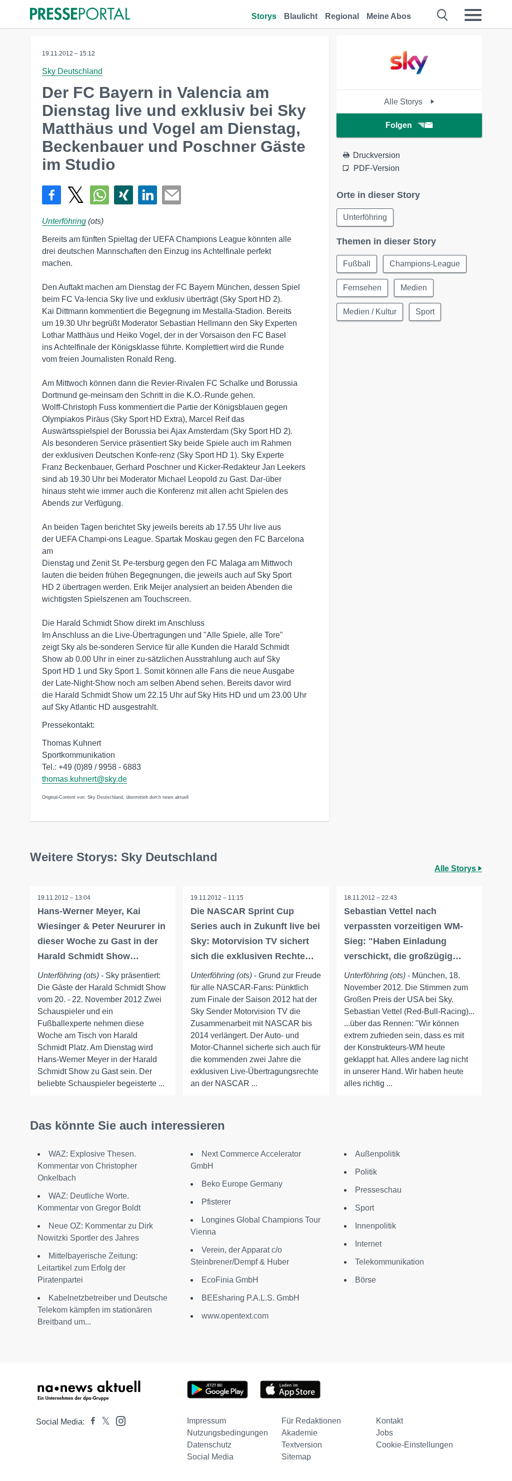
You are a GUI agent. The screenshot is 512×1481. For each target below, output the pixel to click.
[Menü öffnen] (473, 15)
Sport (425, 311)
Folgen (399, 125)
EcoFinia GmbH (230, 1280)
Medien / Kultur (369, 311)
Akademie (300, 1433)
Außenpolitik (377, 1154)
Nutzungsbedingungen (227, 1433)
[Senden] (171, 194)
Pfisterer (216, 1202)
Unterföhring (64, 221)
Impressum (206, 1421)
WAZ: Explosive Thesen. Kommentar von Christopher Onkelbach (87, 1166)
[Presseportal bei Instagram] (118, 1420)
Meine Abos (388, 16)
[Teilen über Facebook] (51, 194)
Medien (413, 287)
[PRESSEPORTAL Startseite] (80, 14)
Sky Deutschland (72, 71)
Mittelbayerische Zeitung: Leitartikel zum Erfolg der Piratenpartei (88, 1268)
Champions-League (425, 263)
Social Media (210, 1457)
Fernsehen (362, 287)
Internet (368, 1244)
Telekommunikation (389, 1262)
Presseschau (378, 1190)
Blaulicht (301, 16)
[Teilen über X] (75, 194)
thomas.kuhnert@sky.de (84, 779)
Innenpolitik (375, 1226)
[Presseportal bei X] (103, 1422)
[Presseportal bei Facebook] (90, 1422)
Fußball (356, 263)
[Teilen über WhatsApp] (99, 194)
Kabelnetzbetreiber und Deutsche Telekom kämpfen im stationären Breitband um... (103, 1310)
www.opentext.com (235, 1316)
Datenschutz (209, 1445)
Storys (264, 16)
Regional (342, 16)
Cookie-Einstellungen (414, 1445)
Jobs (384, 1433)
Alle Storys (404, 101)
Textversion (302, 1445)
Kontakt (389, 1421)
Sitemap (296, 1457)
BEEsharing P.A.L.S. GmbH (251, 1298)
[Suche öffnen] (442, 15)
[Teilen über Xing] (123, 194)
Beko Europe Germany (242, 1184)
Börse (365, 1280)
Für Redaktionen (311, 1421)
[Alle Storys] (409, 80)
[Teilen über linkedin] (147, 194)
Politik (366, 1172)
